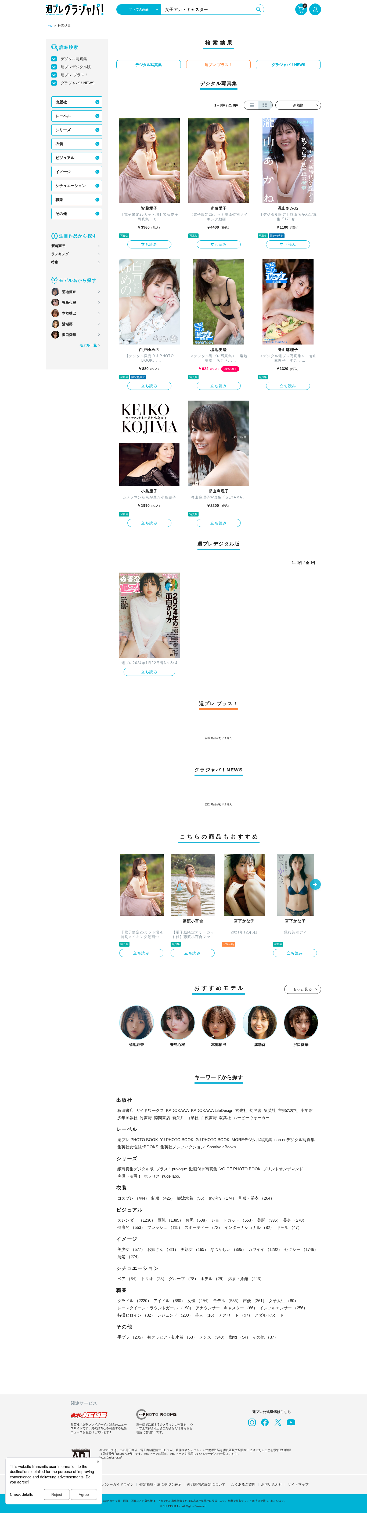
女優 (199, 1300)
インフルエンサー (283, 1308)
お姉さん (162, 1249)
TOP (49, 26)
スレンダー (136, 1220)
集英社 (270, 1110)
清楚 (129, 1256)
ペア (128, 1278)
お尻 (197, 1220)
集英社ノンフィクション (182, 1147)
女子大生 (283, 1300)
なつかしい (228, 1249)
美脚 (269, 1220)
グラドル (134, 1300)
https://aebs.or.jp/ (110, 1457)
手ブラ (131, 1337)
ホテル (213, 1278)
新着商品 (58, 246)
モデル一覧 (88, 345)
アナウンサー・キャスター (226, 1308)
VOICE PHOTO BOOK (240, 1169)
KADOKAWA (177, 1110)
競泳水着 (192, 1198)
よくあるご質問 (243, 1484)
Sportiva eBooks (221, 1147)
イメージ (63, 172)
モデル (227, 1300)
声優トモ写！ (129, 1176)
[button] (315, 884)
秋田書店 (125, 1110)
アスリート (235, 1315)
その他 (61, 213)
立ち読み (149, 244)
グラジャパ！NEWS (77, 83)
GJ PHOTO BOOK (212, 1139)
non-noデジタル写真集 (294, 1139)
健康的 (131, 1227)
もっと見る (302, 989)
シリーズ (63, 130)
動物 (239, 1337)
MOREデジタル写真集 (252, 1139)
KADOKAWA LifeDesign (212, 1110)
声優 (255, 1300)
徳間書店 (162, 1117)
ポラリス (152, 1176)
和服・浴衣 (256, 1198)
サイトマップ (298, 1484)
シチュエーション (71, 186)
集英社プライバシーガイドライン (107, 1484)
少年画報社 (127, 1117)
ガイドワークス (150, 1110)
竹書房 (146, 1117)
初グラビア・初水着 (172, 1337)
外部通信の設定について (206, 1484)
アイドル (169, 1300)
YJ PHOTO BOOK (176, 1139)
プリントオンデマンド (283, 1169)
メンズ (213, 1337)
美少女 (131, 1249)
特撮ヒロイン (136, 1315)
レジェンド (175, 1315)
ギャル (289, 1227)
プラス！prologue (171, 1169)
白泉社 (192, 1117)
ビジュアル (65, 158)
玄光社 (241, 1110)
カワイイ (265, 1249)
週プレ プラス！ (74, 75)
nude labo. (171, 1176)
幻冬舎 (256, 1110)
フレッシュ (164, 1227)
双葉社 (225, 1117)
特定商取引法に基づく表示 (160, 1484)
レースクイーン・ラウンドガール (155, 1308)
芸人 (206, 1315)
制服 (163, 1198)
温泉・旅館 (246, 1278)
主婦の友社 (288, 1110)
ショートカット (233, 1220)
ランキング (60, 254)
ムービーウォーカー (251, 1117)
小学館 (306, 1110)
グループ (183, 1278)
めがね (222, 1198)
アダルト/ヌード (269, 1315)
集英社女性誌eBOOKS (137, 1147)
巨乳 (170, 1220)
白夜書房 (209, 1117)
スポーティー (203, 1227)
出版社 (61, 102)
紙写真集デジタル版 (135, 1169)
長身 (295, 1220)
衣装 (59, 144)
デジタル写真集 (74, 59)
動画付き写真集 (203, 1169)
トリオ (154, 1278)
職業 (59, 199)
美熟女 (194, 1249)
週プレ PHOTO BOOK (137, 1139)
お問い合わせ (271, 1484)
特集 (54, 262)
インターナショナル (249, 1227)
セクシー (301, 1249)
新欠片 (178, 1117)
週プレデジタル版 (76, 67)
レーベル (63, 116)
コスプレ (133, 1198)
